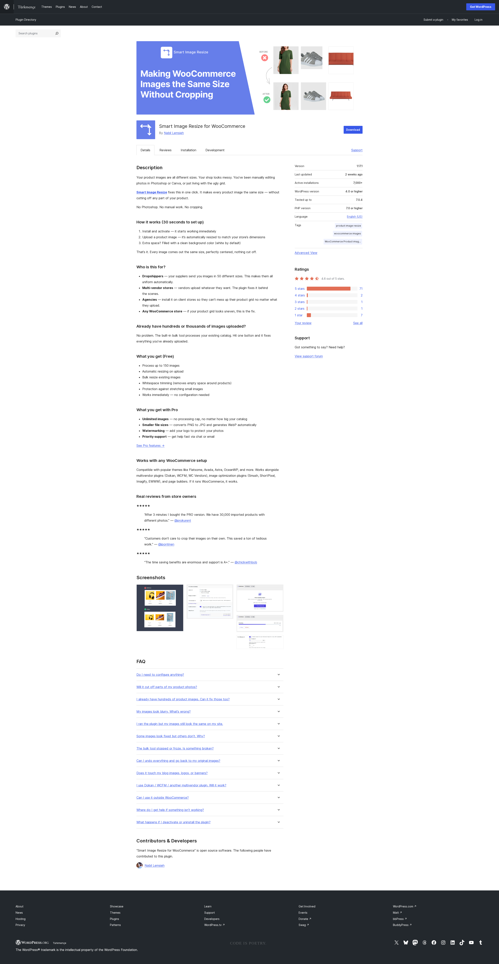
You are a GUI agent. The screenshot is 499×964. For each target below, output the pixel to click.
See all (358, 323)
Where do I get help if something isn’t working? (170, 810)
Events (303, 912)
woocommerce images (347, 233)
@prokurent (182, 520)
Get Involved (307, 906)
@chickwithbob (246, 562)
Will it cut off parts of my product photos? (166, 687)
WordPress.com (405, 906)
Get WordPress (480, 6)
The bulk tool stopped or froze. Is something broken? (175, 748)
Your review (303, 323)
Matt (397, 912)
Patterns (115, 925)
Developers (211, 918)
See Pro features (150, 445)
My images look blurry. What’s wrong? (163, 711)
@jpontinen (166, 544)
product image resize (348, 225)
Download (353, 129)
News (19, 912)
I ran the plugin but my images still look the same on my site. (179, 724)
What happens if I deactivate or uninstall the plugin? (173, 822)
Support (357, 150)
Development (215, 150)
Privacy (20, 925)
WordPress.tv (214, 925)
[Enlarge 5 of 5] (278, 640)
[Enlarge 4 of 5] (278, 620)
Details (145, 150)
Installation (188, 150)
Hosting (21, 918)
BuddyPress (402, 925)
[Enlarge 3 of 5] (278, 590)
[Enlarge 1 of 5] (178, 590)
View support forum (309, 356)
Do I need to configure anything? (160, 675)
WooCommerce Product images (343, 241)
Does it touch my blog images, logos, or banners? (172, 773)
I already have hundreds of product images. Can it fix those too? (183, 699)
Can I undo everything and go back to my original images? (178, 761)
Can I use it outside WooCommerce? (162, 797)
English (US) (355, 216)
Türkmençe (59, 942)
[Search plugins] (57, 33)
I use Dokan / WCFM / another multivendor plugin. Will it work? (181, 785)
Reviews (165, 150)
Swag (304, 925)
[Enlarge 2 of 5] (228, 590)
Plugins (114, 918)
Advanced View (306, 253)
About (19, 906)
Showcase (116, 906)
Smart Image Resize (151, 192)
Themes (115, 912)
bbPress (400, 918)
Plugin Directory (26, 19)
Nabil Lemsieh (174, 133)
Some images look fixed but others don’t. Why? (170, 736)
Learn (207, 906)
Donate (305, 918)
